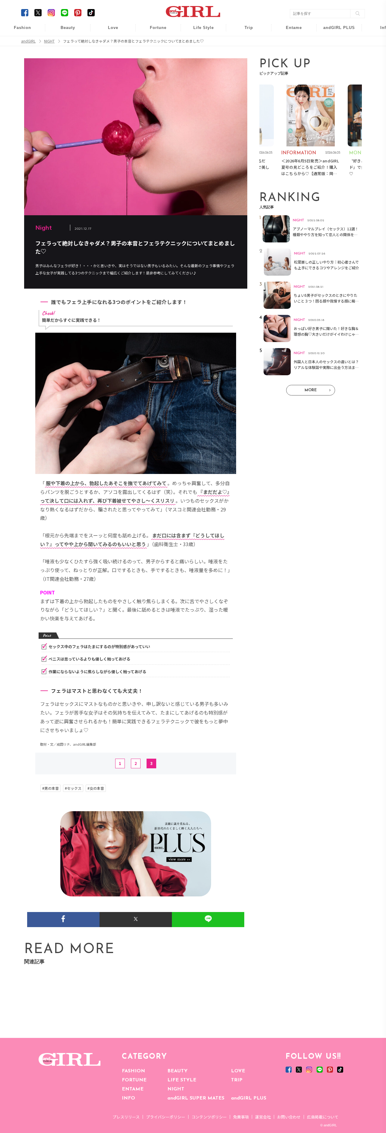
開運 (154, 31)
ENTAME (133, 1089)
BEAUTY (177, 1071)
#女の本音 (95, 788)
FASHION (133, 1071)
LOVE (238, 1071)
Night (109, 54)
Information (335, 65)
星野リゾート (244, 42)
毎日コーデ (18, 31)
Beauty (68, 27)
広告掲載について (322, 1117)
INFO (128, 1098)
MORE (311, 390)
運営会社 (263, 1117)
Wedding (109, 31)
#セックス (73, 788)
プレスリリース (126, 1117)
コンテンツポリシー (209, 1117)
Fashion (335, 31)
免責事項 (241, 1117)
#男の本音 (50, 788)
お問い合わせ (289, 1117)
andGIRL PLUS (248, 1098)
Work (199, 42)
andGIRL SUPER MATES (195, 1098)
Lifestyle (335, 54)
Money (199, 31)
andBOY (290, 31)
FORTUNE (134, 1080)
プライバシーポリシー (165, 1117)
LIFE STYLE (181, 1080)
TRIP (236, 1080)
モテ (109, 42)
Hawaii (245, 31)
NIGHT (175, 1089)
